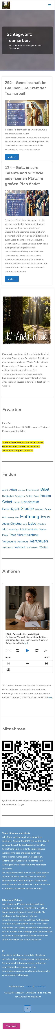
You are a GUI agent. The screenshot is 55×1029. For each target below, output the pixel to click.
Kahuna (28, 986)
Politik (5, 535)
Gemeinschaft (15, 116)
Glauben (12, 118)
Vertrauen (39, 541)
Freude (36, 496)
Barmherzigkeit (32, 490)
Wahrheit (20, 547)
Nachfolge (14, 529)
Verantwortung (27, 535)
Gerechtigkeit (10, 509)
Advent (5, 490)
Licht (25, 524)
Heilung (11, 517)
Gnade (48, 509)
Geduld (17, 502)
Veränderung (7, 547)
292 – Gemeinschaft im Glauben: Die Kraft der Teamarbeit (25, 88)
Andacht (15, 202)
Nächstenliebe (29, 529)
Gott (4, 517)
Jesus (20, 118)
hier (50, 697)
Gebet (7, 501)
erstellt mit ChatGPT (16, 106)
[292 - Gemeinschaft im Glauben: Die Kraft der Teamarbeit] (38, 113)
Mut (4, 529)
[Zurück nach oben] (27, 1008)
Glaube (27, 509)
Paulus (43, 529)
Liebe (32, 523)
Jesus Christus (11, 524)
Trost (12, 535)
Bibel (44, 489)
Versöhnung (22, 541)
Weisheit (43, 547)
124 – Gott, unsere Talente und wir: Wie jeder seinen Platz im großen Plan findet (24, 175)
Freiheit (29, 496)
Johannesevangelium (18, 122)
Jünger (12, 124)
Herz (17, 517)
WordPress (40, 986)
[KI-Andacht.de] (6, 5)
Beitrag (12, 211)
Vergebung (9, 541)
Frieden (45, 496)
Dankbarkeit (8, 496)
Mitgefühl (41, 524)
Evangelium (20, 496)
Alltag (13, 490)
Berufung (16, 112)
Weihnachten (32, 547)
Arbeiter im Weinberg (14, 207)
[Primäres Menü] (49, 5)
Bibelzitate (13, 213)
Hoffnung (29, 517)
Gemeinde (14, 114)
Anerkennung (17, 204)
